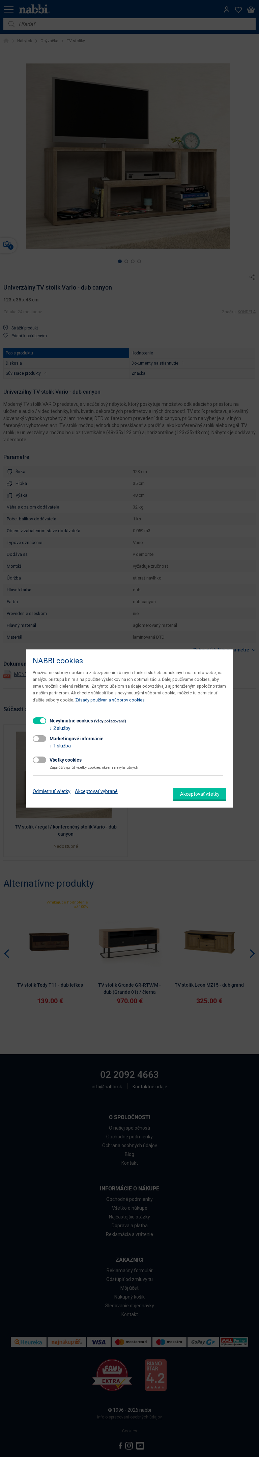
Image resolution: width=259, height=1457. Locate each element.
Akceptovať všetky (200, 794)
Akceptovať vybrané (96, 791)
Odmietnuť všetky (51, 791)
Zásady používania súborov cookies (110, 699)
